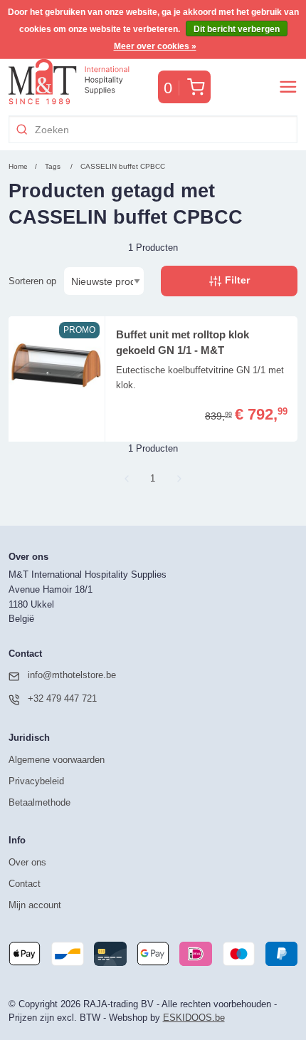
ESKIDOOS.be (194, 1017)
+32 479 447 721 (62, 698)
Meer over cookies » (155, 46)
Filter (236, 280)
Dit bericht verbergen (237, 29)
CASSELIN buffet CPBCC (122, 166)
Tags (52, 166)
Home (18, 166)
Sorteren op (32, 281)
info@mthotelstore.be (72, 675)
